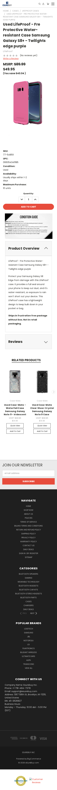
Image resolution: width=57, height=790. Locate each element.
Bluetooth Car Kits (28, 589)
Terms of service (28, 522)
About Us (28, 514)
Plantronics (28, 648)
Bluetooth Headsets (28, 585)
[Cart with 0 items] (47, 4)
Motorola (28, 640)
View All (28, 668)
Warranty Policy (28, 541)
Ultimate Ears (28, 656)
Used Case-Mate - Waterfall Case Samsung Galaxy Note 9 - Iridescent (15, 409)
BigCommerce (34, 758)
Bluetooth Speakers (28, 574)
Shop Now (28, 510)
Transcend (28, 664)
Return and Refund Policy (28, 529)
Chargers (29, 605)
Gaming (28, 578)
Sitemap (28, 557)
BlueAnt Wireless (28, 652)
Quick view (15, 425)
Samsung (28, 632)
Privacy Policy (28, 537)
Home (28, 506)
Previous (3, 392)
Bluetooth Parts (28, 597)
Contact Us (29, 545)
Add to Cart (15, 431)
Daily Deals (28, 549)
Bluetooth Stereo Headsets (28, 593)
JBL (28, 636)
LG (28, 644)
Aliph (28, 660)
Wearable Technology (28, 582)
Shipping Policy (28, 533)
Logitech (28, 628)
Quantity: (28, 193)
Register (34, 553)
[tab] (28, 248)
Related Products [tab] (26, 360)
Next (54, 392)
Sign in (22, 553)
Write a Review (11, 58)
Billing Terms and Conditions (28, 525)
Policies (28, 518)
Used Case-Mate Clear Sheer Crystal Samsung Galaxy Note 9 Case (42, 409)
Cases (29, 601)
